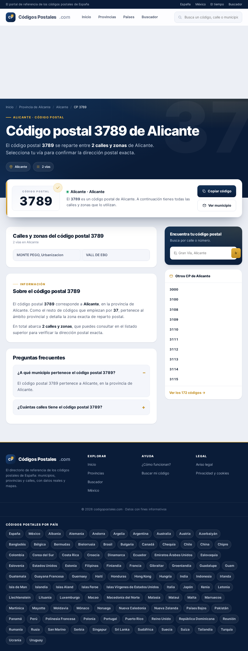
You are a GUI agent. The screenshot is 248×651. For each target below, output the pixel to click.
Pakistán (221, 608)
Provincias (107, 17)
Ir (236, 253)
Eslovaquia (209, 555)
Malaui (174, 597)
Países (128, 17)
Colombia (16, 555)
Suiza (185, 629)
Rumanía (16, 629)
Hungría (165, 576)
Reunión (229, 619)
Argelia (119, 534)
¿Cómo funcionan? (156, 464)
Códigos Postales (39, 17)
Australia (164, 534)
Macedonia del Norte (123, 597)
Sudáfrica (145, 629)
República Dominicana (197, 619)
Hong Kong (142, 576)
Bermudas (62, 544)
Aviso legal (204, 464)
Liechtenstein (20, 597)
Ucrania (15, 640)
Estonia (71, 566)
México (200, 4)
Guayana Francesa (49, 576)
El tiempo (217, 4)
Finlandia (114, 566)
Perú (33, 619)
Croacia (93, 555)
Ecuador (139, 555)
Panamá (15, 619)
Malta (191, 597)
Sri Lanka (122, 629)
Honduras (118, 576)
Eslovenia (16, 566)
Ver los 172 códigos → (187, 393)
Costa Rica (70, 555)
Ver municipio (219, 205)
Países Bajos (196, 608)
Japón (188, 587)
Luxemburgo (70, 597)
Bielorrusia (86, 544)
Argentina (140, 534)
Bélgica (40, 544)
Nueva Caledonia (132, 608)
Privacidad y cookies (212, 473)
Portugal (110, 619)
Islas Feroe (90, 587)
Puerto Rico (134, 619)
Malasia (154, 597)
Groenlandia (181, 566)
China (204, 544)
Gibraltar (157, 566)
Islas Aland (64, 587)
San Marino (57, 629)
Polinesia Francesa (60, 619)
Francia (135, 566)
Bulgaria (127, 544)
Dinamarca (116, 555)
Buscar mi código (155, 473)
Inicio (86, 17)
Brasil (107, 544)
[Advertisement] (124, 62)
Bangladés (17, 544)
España (185, 4)
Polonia (89, 619)
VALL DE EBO (97, 255)
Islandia (41, 587)
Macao (93, 597)
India (184, 576)
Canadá (148, 544)
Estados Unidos (44, 566)
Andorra (98, 534)
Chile (188, 544)
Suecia (167, 629)
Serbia (79, 629)
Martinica (16, 608)
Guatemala (17, 576)
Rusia (35, 629)
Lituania (45, 597)
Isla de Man (18, 587)
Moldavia (61, 608)
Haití (99, 576)
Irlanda (225, 576)
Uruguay (36, 640)
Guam (229, 566)
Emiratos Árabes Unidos (173, 555)
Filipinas (91, 566)
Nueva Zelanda (166, 608)
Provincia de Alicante (35, 107)
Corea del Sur (43, 555)
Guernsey (79, 576)
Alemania (76, 534)
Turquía (227, 629)
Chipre (223, 544)
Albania (54, 534)
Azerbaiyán (208, 534)
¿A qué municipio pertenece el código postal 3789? (66, 372)
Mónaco (83, 608)
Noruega (104, 608)
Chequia (169, 544)
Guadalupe (208, 566)
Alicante (62, 107)
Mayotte (38, 608)
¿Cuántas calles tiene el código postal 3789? (59, 407)
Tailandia (205, 629)
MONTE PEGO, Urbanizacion (40, 255)
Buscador (235, 4)
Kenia (205, 587)
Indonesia (204, 576)
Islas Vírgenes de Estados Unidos (133, 587)
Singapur (100, 629)
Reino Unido (161, 619)
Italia (171, 587)
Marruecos (213, 597)
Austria (185, 534)
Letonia (224, 587)
